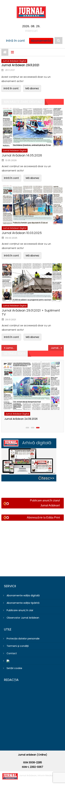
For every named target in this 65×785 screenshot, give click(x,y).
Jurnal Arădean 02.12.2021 (57, 348)
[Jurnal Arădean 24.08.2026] (32, 386)
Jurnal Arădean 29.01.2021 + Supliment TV (31, 312)
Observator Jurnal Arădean (23, 617)
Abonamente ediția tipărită (23, 603)
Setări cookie (14, 668)
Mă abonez (32, 88)
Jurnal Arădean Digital (14, 60)
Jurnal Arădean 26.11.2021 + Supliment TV (11, 348)
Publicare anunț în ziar (20, 610)
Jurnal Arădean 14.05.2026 (22, 155)
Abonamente (41, 40)
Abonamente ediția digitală (23, 595)
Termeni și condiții (18, 646)
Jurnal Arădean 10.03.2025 (22, 233)
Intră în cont (15, 40)
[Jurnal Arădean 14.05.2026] (33, 127)
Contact (12, 653)
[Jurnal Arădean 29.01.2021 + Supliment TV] (33, 282)
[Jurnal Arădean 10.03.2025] (33, 205)
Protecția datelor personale (23, 638)
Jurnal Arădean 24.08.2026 (21, 419)
